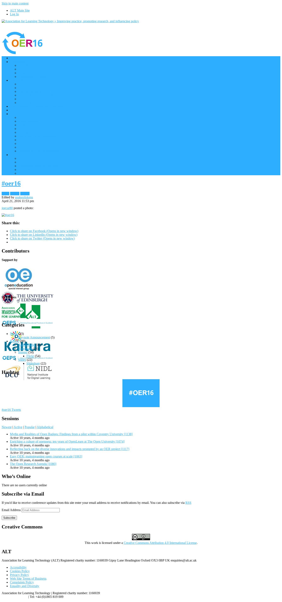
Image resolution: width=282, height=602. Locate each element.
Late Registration (29, 173)
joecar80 (7, 208)
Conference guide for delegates (38, 166)
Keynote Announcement (34, 337)
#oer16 (11, 183)
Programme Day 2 (30, 73)
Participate (17, 80)
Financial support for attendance (39, 151)
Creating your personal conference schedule (46, 162)
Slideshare (33, 363)
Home (14, 58)
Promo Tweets (27, 102)
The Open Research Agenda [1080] (33, 464)
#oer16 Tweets (11, 409)
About (14, 114)
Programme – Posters (32, 76)
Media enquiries (28, 121)
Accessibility (18, 567)
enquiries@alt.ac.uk (14, 596)
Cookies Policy (20, 571)
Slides (22, 359)
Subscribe (9, 517)
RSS (188, 502)
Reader (25, 193)
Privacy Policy (19, 575)
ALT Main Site (20, 10)
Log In (14, 14)
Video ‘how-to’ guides (32, 158)
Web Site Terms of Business (28, 578)
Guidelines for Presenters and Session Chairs (47, 169)
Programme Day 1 (30, 69)
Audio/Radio (26, 345)
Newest (7, 427)
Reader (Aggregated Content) (37, 95)
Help (13, 154)
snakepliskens (24, 197)
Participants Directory (32, 84)
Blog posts (25, 348)
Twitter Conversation (32, 99)
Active (18, 427)
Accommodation (29, 147)
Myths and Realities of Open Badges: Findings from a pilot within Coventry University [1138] (71, 434)
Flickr (5, 193)
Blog (13, 110)
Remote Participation (31, 87)
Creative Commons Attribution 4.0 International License (160, 543)
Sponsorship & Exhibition (35, 125)
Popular (30, 427)
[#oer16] (8, 215)
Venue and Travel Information (37, 136)
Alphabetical (45, 427)
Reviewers (25, 132)
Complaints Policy (22, 582)
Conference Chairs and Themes (38, 117)
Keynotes (24, 65)
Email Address (11, 510)
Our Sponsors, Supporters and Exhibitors (36, 106)
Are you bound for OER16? (36, 91)
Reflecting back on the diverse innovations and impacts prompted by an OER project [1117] (69, 449)
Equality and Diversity (24, 586)
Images (14, 193)
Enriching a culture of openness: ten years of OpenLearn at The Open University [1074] (67, 441)
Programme (17, 61)
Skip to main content (15, 3)
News (14, 333)
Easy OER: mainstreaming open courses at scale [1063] (46, 456)
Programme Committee (33, 128)
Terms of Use (27, 140)
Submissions (26, 143)
